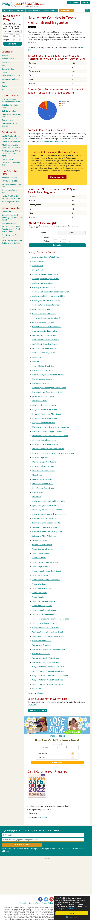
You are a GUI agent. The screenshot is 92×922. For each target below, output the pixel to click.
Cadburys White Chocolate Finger (46, 305)
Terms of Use (34, 903)
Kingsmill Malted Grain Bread (44, 409)
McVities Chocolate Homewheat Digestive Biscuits (53, 453)
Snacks (4, 86)
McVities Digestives (40, 457)
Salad (4, 82)
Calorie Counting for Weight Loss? (48, 698)
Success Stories (50, 10)
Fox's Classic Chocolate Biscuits (45, 344)
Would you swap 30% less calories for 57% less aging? (11, 153)
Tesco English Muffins (41, 566)
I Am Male (41, 758)
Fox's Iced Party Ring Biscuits (44, 353)
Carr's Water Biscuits (41, 309)
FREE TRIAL (73, 2)
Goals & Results (34, 10)
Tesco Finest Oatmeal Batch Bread (46, 571)
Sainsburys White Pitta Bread (44, 536)
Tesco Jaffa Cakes (39, 584)
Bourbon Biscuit (39, 261)
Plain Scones (37, 492)
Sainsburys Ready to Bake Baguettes (47, 532)
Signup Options (66, 10)
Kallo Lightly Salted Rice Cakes (44, 405)
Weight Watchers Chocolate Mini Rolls (48, 667)
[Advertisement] (46, 876)
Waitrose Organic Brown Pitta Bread (47, 632)
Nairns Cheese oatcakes (42, 479)
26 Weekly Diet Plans (9, 178)
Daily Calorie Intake (9, 111)
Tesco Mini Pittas (39, 593)
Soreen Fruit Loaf (39, 540)
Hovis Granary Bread (40, 383)
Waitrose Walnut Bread (41, 641)
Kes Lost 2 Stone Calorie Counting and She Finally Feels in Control (11, 229)
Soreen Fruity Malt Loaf (42, 545)
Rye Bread (36, 497)
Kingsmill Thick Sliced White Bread (46, 414)
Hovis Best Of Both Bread (42, 370)
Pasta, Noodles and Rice (11, 76)
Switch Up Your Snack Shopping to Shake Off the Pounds (12, 217)
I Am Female (42, 753)
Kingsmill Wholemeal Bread (43, 423)
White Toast (37, 689)
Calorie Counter (7, 120)
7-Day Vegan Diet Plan (10, 202)
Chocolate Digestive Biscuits (44, 314)
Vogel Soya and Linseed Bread (44, 623)
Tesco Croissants (39, 558)
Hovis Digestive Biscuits (42, 379)
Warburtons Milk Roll (41, 654)
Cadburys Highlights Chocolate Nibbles (48, 296)
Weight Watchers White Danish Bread (47, 684)
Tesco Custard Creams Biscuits (45, 562)
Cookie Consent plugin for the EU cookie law (72, 917)
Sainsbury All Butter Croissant (44, 518)
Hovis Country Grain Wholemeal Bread (48, 375)
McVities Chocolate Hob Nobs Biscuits (48, 449)
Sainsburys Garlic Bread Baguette (46, 523)
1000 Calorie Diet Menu (10, 181)
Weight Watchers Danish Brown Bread (48, 671)
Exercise (20, 10)
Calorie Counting (8, 159)
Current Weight (57, 744)
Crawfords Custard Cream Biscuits (46, 331)
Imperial (53, 736)
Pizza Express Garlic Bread (43, 488)
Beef (3, 66)
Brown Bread (37, 266)
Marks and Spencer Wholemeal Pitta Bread (50, 436)
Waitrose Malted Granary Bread (45, 628)
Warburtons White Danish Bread (45, 662)
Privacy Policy (47, 903)
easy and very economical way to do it (51, 141)
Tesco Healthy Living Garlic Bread (46, 580)
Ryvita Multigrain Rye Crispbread (45, 505)
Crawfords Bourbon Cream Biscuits (46, 327)
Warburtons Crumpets (41, 645)
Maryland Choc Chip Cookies (44, 440)
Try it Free (32, 705)
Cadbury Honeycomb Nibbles (44, 287)
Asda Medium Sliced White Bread (45, 257)
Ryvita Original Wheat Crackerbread (47, 510)
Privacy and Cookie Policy (67, 908)
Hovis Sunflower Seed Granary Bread (47, 392)
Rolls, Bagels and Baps (10, 79)
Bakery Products (8, 62)
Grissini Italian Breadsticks (43, 366)
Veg (3, 89)
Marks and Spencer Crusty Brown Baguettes (50, 427)
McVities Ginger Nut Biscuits (44, 462)
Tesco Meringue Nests (41, 588)
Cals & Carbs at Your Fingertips (47, 771)
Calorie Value (7, 212)
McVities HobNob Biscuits (43, 466)
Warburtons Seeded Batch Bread (45, 658)
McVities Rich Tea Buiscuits (43, 471)
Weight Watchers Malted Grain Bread (47, 680)
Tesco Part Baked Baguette (43, 601)
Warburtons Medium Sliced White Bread (48, 649)
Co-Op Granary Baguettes (43, 322)
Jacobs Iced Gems (39, 401)
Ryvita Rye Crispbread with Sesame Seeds (49, 514)
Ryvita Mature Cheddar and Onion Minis (48, 501)
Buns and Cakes (8, 69)
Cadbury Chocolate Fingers (43, 283)
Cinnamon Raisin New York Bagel (46, 318)
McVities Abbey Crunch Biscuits (45, 444)
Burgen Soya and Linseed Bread (45, 274)
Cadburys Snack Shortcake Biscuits (46, 301)
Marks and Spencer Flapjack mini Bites (48, 431)
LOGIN (85, 2)
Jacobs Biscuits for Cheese (43, 396)
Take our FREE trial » (37, 710)
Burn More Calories (9, 223)
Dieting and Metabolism (11, 142)
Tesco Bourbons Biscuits (42, 549)
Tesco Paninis (38, 597)
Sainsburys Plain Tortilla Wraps (45, 527)
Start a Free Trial (57, 177)
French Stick (37, 357)
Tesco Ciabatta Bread (41, 553)
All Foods (40, 693)
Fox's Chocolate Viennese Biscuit (45, 340)
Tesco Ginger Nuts (40, 575)
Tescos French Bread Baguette (45, 610)
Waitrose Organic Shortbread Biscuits (48, 636)
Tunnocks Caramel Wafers (43, 614)
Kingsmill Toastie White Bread (44, 418)
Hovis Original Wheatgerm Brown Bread (49, 388)
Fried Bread (37, 362)
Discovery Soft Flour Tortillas (44, 335)
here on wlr (42, 817)
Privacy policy (14, 851)
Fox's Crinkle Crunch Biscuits (44, 348)
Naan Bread (37, 475)
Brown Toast (37, 270)
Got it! (71, 913)
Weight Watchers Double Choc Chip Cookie (50, 675)
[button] (43, 233)
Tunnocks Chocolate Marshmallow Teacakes (50, 619)
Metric (62, 736)
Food (11, 10)
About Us (23, 903)
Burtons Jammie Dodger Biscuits (45, 279)
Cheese (4, 72)
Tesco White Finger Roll (42, 606)
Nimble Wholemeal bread (42, 484)
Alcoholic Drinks (8, 59)
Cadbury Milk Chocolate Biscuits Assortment (50, 292)
